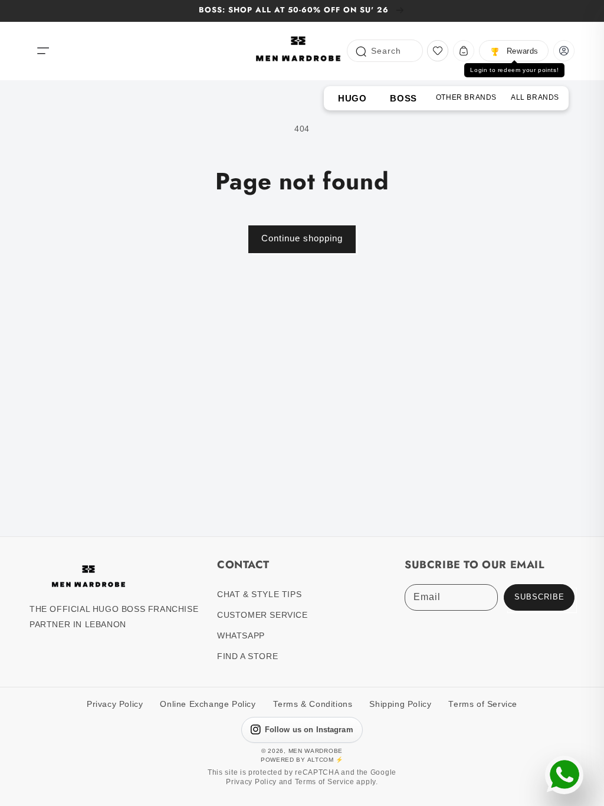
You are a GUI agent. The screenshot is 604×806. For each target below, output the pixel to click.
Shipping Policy (400, 704)
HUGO (352, 98)
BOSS (403, 98)
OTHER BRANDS (466, 97)
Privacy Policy (115, 704)
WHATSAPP (241, 635)
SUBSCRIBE (539, 597)
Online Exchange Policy (207, 704)
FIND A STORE (247, 656)
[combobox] (384, 50)
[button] (43, 51)
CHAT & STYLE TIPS (259, 594)
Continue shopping (302, 238)
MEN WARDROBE (315, 751)
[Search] (360, 50)
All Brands (535, 97)
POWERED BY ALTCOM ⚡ (302, 759)
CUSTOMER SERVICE (262, 615)
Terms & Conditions (313, 704)
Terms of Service (482, 704)
